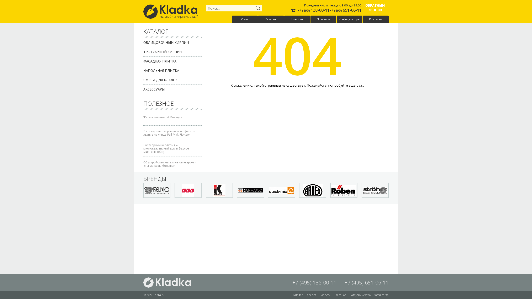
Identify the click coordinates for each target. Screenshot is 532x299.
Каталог (298, 295)
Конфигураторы (349, 19)
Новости (297, 19)
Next (383, 190)
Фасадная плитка (159, 61)
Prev (148, 190)
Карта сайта (381, 295)
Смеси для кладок (160, 80)
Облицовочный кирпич (166, 42)
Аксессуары (154, 89)
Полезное (323, 19)
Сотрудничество (360, 295)
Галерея (271, 19)
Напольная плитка (161, 70)
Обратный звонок (375, 7)
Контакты (375, 19)
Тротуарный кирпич (162, 52)
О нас (245, 19)
